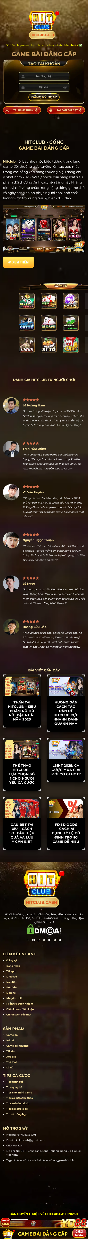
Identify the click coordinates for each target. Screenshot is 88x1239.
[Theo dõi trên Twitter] (49, 940)
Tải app (10, 971)
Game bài (12, 1034)
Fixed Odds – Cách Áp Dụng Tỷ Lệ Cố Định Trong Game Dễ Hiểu (66, 833)
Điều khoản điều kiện (20, 1009)
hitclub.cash (71, 45)
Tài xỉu (10, 1051)
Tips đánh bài (14, 1081)
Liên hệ (11, 992)
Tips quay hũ (14, 1087)
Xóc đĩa (11, 1056)
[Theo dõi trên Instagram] (33, 940)
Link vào (11, 976)
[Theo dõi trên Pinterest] (60, 940)
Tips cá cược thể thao (19, 1097)
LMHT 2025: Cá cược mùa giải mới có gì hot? (66, 770)
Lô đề (9, 1067)
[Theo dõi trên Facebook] (28, 940)
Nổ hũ (10, 1040)
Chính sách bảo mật (18, 1014)
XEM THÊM (20, 262)
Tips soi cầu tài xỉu (17, 1103)
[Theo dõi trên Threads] (54, 940)
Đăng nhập (13, 965)
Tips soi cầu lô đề (17, 1108)
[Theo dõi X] (44, 940)
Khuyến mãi (14, 998)
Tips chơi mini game (19, 1092)
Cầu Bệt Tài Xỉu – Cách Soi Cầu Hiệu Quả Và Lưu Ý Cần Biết (22, 833)
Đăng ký (11, 960)
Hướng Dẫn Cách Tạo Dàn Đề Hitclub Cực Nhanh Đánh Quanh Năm (66, 713)
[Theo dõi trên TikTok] (38, 940)
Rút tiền (11, 987)
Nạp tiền (11, 982)
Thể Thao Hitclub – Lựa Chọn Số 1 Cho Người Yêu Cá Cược (22, 774)
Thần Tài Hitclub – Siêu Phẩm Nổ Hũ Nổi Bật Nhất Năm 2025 (22, 710)
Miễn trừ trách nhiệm (19, 1003)
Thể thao (11, 1061)
